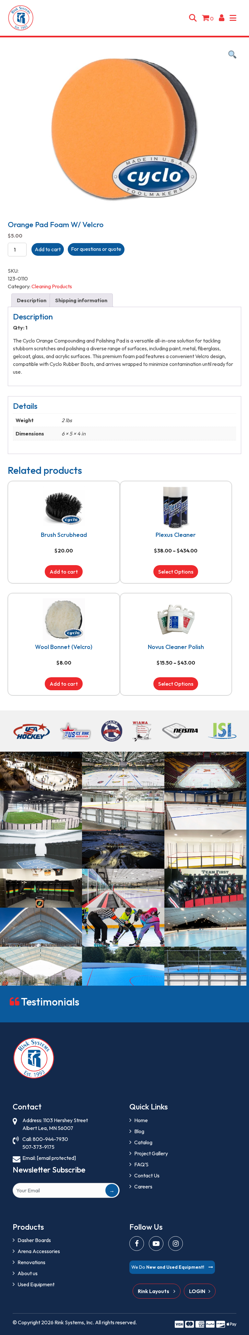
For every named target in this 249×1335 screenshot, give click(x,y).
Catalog (143, 1142)
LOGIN (197, 1291)
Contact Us (147, 1175)
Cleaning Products (51, 286)
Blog (139, 1131)
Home (141, 1120)
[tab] (31, 300)
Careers (143, 1186)
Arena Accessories (39, 1251)
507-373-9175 (38, 1147)
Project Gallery (151, 1153)
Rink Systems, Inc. (74, 1322)
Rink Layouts (154, 1291)
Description (31, 300)
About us (28, 1273)
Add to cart (48, 249)
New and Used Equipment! (168, 1267)
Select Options (175, 571)
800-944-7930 (50, 1139)
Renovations (31, 1262)
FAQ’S (141, 1164)
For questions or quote (96, 249)
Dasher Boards (34, 1240)
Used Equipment (36, 1284)
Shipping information (81, 300)
